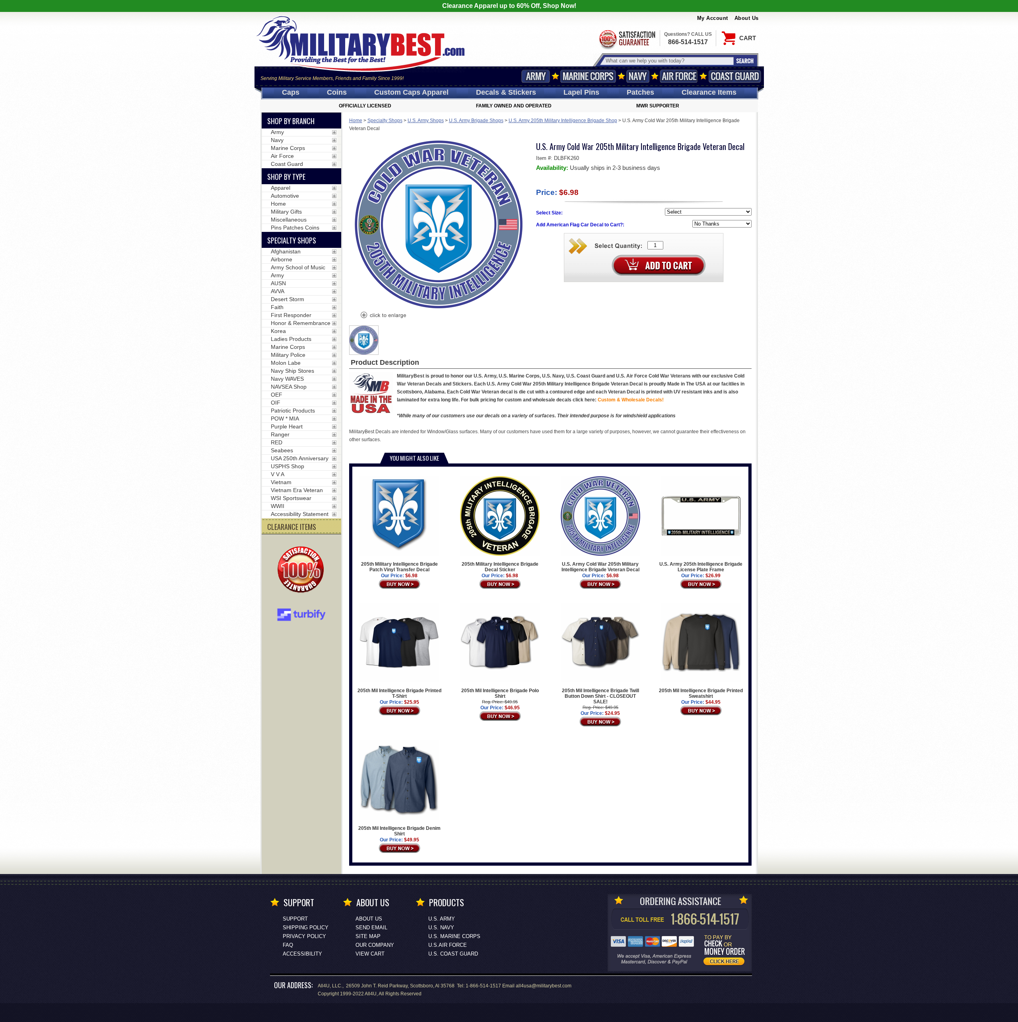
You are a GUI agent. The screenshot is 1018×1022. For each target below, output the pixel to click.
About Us (746, 18)
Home (355, 120)
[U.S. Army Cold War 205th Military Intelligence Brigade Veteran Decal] (383, 315)
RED (276, 442)
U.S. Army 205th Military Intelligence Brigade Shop (563, 120)
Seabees (282, 450)
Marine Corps (588, 76)
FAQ (288, 945)
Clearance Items (709, 92)
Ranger (280, 434)
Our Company (375, 945)
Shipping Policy (305, 928)
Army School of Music (298, 267)
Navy (637, 76)
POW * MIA (285, 418)
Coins (337, 92)
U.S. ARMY (441, 919)
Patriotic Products (293, 410)
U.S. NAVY (441, 928)
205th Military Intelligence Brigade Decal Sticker (500, 566)
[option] (364, 340)
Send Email (371, 928)
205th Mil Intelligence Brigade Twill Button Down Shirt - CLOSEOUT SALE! (600, 696)
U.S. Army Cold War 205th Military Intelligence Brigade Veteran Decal (600, 566)
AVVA (277, 291)
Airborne (281, 259)
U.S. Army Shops (426, 120)
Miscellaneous (289, 219)
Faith (277, 307)
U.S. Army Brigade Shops (476, 120)
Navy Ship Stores (292, 371)
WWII (277, 506)
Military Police (288, 355)
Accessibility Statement (299, 514)
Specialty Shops (384, 120)
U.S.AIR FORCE (447, 945)
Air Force (679, 76)
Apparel (280, 188)
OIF (275, 402)
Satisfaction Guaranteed (627, 39)
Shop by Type (286, 176)
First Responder (291, 315)
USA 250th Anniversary (299, 458)
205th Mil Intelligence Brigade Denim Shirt (399, 831)
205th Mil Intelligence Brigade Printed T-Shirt (399, 693)
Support (295, 919)
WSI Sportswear (291, 498)
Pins (581, 92)
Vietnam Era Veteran (297, 490)
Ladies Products (291, 339)
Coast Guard (735, 76)
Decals (506, 92)
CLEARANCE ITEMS (291, 527)
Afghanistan (286, 251)
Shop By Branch (291, 121)
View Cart (370, 954)
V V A (277, 474)
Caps (290, 92)
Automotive (285, 196)
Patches (640, 92)
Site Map (368, 936)
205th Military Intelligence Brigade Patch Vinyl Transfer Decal (399, 566)
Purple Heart (287, 426)
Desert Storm (287, 299)
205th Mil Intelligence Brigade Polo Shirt (500, 693)
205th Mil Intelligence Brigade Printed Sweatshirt (701, 693)
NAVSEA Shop (289, 386)
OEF (276, 394)
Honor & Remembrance (300, 323)
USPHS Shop (287, 466)
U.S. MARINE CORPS (454, 936)
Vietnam (281, 482)
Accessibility (302, 954)
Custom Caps (411, 92)
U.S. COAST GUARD (453, 954)
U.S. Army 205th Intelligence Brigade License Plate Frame (700, 566)
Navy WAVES (287, 379)
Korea (278, 331)
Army (535, 76)
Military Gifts (286, 211)
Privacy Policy (304, 936)
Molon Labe (286, 363)
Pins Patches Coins (295, 227)
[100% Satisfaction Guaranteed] (303, 570)
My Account (712, 18)
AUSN (278, 283)
